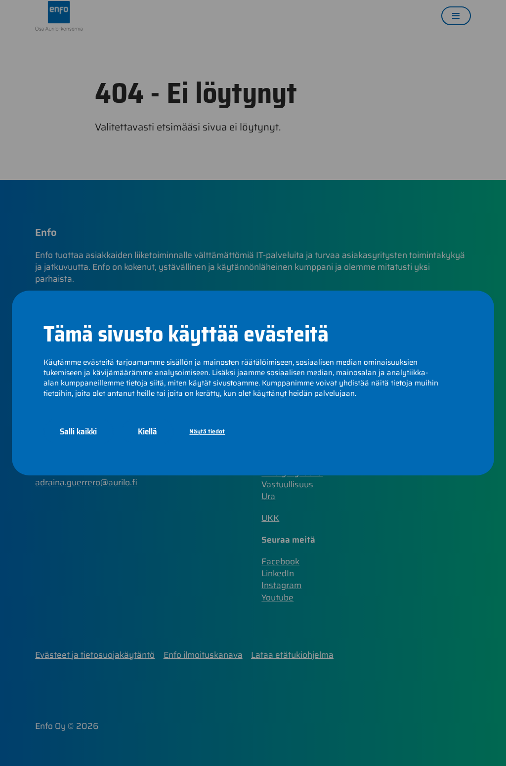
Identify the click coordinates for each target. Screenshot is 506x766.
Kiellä (147, 431)
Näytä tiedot (207, 431)
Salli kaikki (78, 431)
